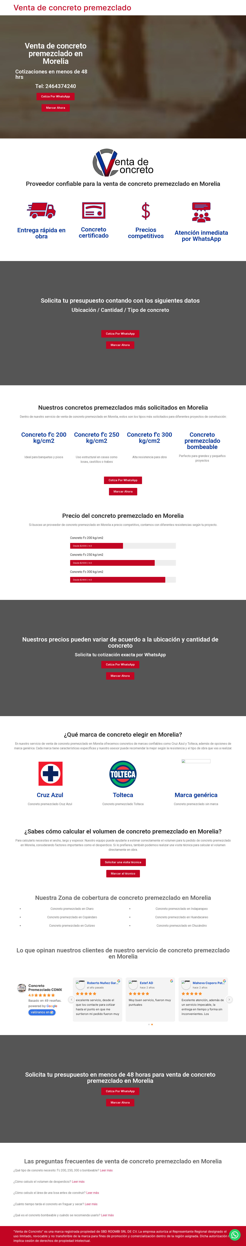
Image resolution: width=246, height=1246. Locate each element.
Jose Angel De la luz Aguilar (103, 983)
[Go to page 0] (149, 1024)
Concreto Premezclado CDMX (45, 988)
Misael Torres (203, 983)
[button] (235, 1235)
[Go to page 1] (152, 1024)
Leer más (106, 1170)
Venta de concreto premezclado (72, 7)
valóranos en (40, 1012)
